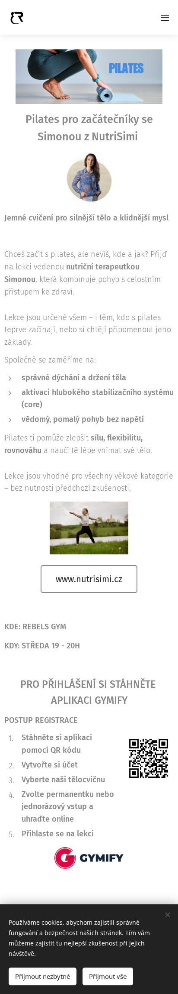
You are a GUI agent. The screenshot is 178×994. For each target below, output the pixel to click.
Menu (165, 17)
